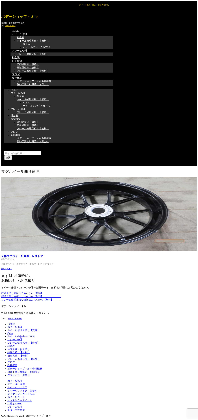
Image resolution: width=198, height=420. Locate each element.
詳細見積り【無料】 (28, 64)
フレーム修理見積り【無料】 (33, 54)
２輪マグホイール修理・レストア (22, 256)
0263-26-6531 (10, 26)
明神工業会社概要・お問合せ (33, 84)
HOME (14, 90)
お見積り (17, 61)
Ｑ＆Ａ (26, 44)
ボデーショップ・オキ (19, 17)
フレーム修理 (20, 50)
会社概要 (17, 77)
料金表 (20, 37)
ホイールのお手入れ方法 (36, 47)
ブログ (14, 131)
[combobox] (22, 153)
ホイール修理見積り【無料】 (33, 40)
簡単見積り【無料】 (28, 67)
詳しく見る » (6, 269)
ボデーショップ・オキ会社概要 (34, 81)
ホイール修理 (20, 34)
